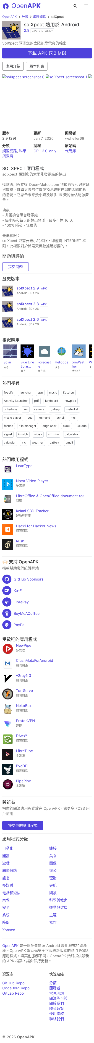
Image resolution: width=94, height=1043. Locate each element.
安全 (6, 907)
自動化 (7, 848)
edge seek (49, 426)
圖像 (53, 863)
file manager (27, 426)
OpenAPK (9, 16)
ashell (61, 417)
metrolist (72, 409)
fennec (8, 426)
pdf (36, 400)
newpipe (70, 400)
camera (39, 409)
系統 (6, 915)
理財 (53, 878)
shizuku (53, 434)
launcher (25, 392)
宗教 (6, 900)
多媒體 (7, 885)
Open (26, 6)
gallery (55, 409)
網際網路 (39, 16)
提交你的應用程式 (22, 825)
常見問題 (56, 993)
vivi (26, 409)
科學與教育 (58, 900)
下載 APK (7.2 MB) (47, 53)
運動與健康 (58, 907)
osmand (44, 417)
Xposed (8, 929)
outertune (10, 409)
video (38, 434)
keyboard (51, 400)
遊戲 (6, 863)
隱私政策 (56, 1008)
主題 (53, 915)
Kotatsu (68, 392)
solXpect (34, 24)
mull (73, 417)
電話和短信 (11, 893)
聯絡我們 (56, 1019)
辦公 (53, 870)
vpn (40, 392)
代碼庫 (70, 151)
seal (30, 417)
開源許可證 (58, 998)
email (69, 442)
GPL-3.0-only (45, 151)
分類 (25, 16)
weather (37, 442)
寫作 (53, 922)
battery (55, 442)
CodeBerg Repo (16, 988)
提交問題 (15, 266)
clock (66, 426)
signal (8, 434)
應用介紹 (13, 66)
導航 (53, 885)
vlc (24, 442)
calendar (10, 442)
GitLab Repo (13, 993)
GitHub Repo (13, 983)
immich (23, 434)
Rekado (81, 426)
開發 (6, 856)
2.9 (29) (9, 138)
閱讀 (53, 893)
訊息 (6, 878)
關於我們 (56, 1003)
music (53, 392)
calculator (71, 434)
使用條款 (56, 1013)
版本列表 (36, 66)
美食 (53, 856)
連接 (53, 848)
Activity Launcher (16, 400)
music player (12, 417)
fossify (8, 392)
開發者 (54, 988)
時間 (6, 922)
